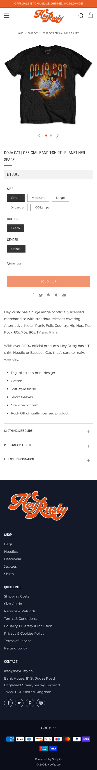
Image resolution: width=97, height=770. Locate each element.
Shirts (9, 574)
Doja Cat (33, 33)
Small (15, 197)
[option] (48, 84)
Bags (8, 544)
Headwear (12, 559)
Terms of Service (17, 641)
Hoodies (11, 551)
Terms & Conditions (20, 618)
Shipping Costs (16, 596)
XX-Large (42, 207)
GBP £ (46, 728)
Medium (38, 197)
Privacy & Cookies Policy (24, 633)
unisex (16, 249)
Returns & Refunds (19, 611)
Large (60, 197)
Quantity (14, 263)
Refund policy (15, 648)
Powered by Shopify (48, 759)
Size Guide (13, 604)
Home (20, 33)
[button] (46, 135)
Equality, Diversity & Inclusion (28, 626)
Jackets (10, 566)
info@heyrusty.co (18, 671)
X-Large (17, 207)
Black (15, 228)
